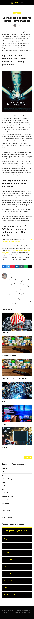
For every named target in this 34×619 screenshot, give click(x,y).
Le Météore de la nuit (9, 355)
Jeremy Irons (6, 253)
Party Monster (5, 503)
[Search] (31, 3)
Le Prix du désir (6, 472)
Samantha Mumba (24, 250)
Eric (10, 274)
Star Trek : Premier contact (9, 486)
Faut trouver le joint (7, 468)
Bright (4, 424)
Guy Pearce (14, 250)
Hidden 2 (4, 401)
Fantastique (8, 8)
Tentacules (5, 333)
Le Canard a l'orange (7, 479)
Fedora (3, 482)
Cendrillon (5, 447)
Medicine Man (5, 507)
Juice (3, 489)
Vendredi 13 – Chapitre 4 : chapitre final (14, 378)
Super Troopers (6, 510)
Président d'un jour (7, 500)
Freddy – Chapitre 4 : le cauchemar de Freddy (14, 493)
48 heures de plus (6, 514)
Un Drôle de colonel (7, 517)
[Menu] (3, 3)
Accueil (3, 8)
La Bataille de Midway (7, 496)
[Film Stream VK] (17, 3)
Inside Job (4, 475)
